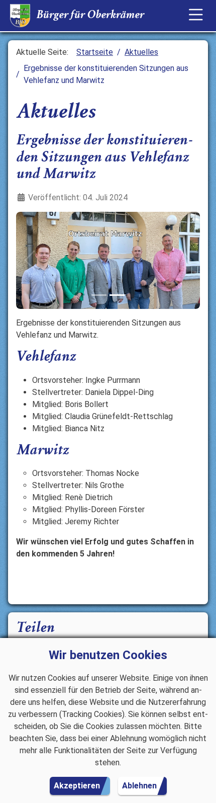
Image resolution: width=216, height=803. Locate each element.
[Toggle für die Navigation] (196, 16)
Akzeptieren (77, 785)
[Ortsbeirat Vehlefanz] (98, 295)
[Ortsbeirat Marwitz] (117, 295)
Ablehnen (139, 785)
